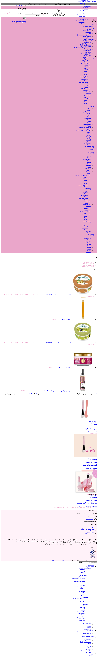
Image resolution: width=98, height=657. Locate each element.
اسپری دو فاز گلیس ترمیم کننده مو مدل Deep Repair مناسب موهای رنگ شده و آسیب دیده (48, 390)
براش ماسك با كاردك (91, 428)
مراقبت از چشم (84, 569)
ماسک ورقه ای (81, 591)
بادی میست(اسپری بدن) (85, 36)
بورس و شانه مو (87, 26)
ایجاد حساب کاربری (18, 5)
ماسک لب (82, 595)
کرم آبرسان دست (80, 20)
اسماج (89, 46)
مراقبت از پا (85, 9)
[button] (92, 421)
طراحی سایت (60, 560)
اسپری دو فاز (88, 32)
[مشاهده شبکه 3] (22, 394)
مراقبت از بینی (84, 597)
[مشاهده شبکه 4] (19, 394)
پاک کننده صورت (84, 575)
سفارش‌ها (91, 527)
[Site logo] (58, 17)
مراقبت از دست (84, 19)
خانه (96, 394)
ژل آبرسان (82, 588)
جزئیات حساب (90, 532)
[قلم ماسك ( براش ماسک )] (85, 456)
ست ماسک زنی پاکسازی (85, 45)
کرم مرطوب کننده (80, 586)
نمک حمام (88, 37)
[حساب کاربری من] (19, 3)
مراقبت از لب (84, 592)
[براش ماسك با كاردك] (85, 419)
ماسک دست (82, 23)
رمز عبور (21, 14)
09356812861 (89, 519)
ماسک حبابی (82, 584)
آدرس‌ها (92, 530)
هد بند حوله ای (87, 42)
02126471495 (91, 516)
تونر (84, 579)
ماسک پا (83, 17)
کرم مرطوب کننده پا (80, 14)
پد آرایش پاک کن (87, 52)
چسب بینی (82, 4)
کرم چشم (82, 572)
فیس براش (88, 55)
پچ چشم (83, 570)
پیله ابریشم (82, 582)
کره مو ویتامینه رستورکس (64, 367)
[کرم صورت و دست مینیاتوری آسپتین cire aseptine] (82, 294)
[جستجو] (33, 11)
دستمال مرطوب (87, 50)
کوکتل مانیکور (81, 22)
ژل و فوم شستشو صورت (78, 576)
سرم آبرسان (82, 589)
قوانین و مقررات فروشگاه (87, 529)
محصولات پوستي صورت (85, 568)
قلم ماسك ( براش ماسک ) (89, 465)
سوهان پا (83, 13)
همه (93, 261)
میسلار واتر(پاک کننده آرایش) (78, 578)
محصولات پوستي (81, 431)
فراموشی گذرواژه (89, 533)
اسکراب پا (82, 10)
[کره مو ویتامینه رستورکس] (82, 367)
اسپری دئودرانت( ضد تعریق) (84, 35)
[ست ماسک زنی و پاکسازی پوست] (85, 492)
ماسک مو (89, 27)
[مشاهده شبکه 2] (25, 394)
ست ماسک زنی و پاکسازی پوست (87, 503)
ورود (24, 18)
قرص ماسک (88, 47)
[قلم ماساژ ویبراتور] (82, 319)
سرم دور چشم (81, 573)
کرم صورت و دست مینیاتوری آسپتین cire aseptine (58, 294)
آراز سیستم (51, 560)
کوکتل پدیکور (82, 16)
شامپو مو (89, 30)
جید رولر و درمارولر (86, 43)
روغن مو (89, 29)
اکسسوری (94, 431)
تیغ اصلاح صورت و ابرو (85, 53)
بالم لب (83, 594)
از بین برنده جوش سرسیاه (78, 1)
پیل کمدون (82, 3)
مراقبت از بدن (87, 6)
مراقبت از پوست (84, 585)
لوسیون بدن (85, 7)
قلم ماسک (88, 49)
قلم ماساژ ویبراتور (66, 319)
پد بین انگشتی (81, 11)
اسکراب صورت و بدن (79, 581)
